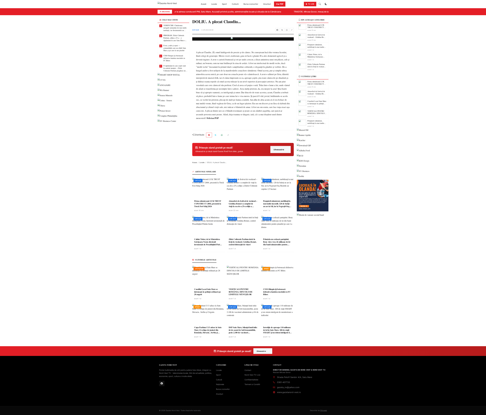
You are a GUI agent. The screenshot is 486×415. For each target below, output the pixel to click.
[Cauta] (319, 4)
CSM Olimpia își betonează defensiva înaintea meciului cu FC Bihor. (174, 58)
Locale (214, 4)
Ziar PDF (279, 4)
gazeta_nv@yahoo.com (288, 387)
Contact (248, 370)
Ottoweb (323, 410)
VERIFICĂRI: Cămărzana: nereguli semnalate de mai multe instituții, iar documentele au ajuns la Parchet (175, 28)
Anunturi (267, 4)
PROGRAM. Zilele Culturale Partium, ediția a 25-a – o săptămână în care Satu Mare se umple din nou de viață (174, 38)
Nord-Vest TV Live (252, 375)
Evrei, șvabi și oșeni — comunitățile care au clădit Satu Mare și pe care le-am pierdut (174, 48)
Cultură (235, 4)
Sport (224, 4)
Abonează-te (278, 149)
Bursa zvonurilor (251, 4)
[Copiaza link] (292, 30)
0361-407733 (283, 382)
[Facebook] (277, 30)
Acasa (194, 162)
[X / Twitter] (282, 30)
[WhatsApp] (287, 30)
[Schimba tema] (325, 4)
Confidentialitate (251, 380)
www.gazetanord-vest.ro (289, 392)
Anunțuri (219, 394)
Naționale (220, 384)
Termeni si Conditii (252, 384)
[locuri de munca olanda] (312, 195)
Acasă (203, 4)
